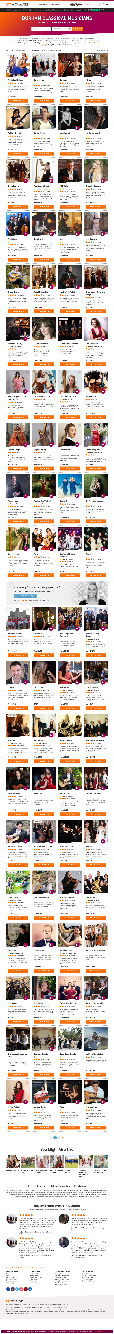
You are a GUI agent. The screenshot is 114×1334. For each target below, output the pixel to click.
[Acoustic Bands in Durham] (28, 1161)
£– (39, 50)
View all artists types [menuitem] (35, 1283)
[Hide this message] (106, 1332)
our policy (99, 1331)
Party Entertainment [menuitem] (60, 1277)
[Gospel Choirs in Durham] (71, 1161)
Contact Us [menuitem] (9, 1274)
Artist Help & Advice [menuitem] (87, 1279)
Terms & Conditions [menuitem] (11, 1281)
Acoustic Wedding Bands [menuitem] (36, 1277)
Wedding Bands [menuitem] (33, 1275)
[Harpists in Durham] (13, 1161)
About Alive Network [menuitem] (87, 1274)
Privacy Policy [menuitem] (10, 1283)
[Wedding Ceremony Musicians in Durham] (86, 1161)
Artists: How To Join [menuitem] (87, 1277)
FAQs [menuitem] (7, 1275)
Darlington (59, 1193)
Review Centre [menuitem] (10, 1277)
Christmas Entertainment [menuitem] (62, 1279)
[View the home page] (17, 4)
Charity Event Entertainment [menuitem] (63, 1281)
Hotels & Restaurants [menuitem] (61, 1284)
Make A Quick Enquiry (25, 596)
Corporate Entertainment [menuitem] (62, 1275)
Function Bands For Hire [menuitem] (36, 1274)
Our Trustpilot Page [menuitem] (11, 1279)
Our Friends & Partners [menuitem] (88, 1281)
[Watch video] (25, 75)
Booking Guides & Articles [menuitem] (89, 1275)
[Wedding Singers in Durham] (57, 1161)
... (12, 91)
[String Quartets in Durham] (42, 1161)
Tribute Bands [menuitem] (33, 1279)
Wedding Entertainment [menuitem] (61, 1274)
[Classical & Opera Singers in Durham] (101, 1161)
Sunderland (44, 1197)
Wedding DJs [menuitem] (33, 1281)
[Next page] (63, 1137)
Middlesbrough (30, 1195)
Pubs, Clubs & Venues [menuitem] (61, 1283)
